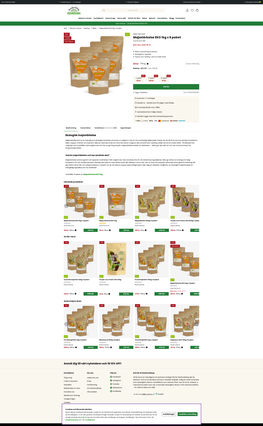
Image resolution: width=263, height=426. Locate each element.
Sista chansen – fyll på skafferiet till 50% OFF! (131, 24)
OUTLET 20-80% (134, 18)
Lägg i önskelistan (141, 92)
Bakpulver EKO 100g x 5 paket (182, 340)
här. (83, 417)
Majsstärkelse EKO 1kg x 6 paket (110, 28)
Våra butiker (92, 392)
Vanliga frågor (69, 399)
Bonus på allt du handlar (192, 2)
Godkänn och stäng (187, 414)
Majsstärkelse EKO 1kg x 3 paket (76, 221)
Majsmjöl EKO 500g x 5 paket (146, 221)
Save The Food (139, 34)
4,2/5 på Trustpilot (133, 2)
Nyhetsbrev (117, 387)
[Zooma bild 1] (97, 66)
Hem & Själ (121, 18)
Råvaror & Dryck (85, 18)
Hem (65, 28)
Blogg (171, 18)
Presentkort (180, 18)
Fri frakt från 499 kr (9, 2)
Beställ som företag (72, 395)
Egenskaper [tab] (126, 128)
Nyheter (152, 18)
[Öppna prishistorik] (147, 64)
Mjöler (94, 28)
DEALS (144, 18)
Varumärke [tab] (85, 128)
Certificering (92, 385)
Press (89, 381)
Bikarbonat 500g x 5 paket (109, 340)
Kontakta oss (69, 392)
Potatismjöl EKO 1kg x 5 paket (75, 340)
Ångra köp (68, 377)
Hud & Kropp (110, 18)
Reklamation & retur (72, 388)
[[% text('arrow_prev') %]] (66, 265)
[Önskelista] (192, 10)
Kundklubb (117, 391)
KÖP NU (90, 230)
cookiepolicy (90, 420)
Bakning (87, 28)
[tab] (105, 128)
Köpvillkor (68, 385)
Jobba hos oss (93, 377)
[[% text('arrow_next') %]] (197, 265)
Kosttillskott (98, 18)
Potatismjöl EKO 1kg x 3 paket (146, 340)
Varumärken (162, 18)
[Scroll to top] (131, 424)
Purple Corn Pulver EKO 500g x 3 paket (185, 221)
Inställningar (169, 414)
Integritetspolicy (71, 420)
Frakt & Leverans (70, 381)
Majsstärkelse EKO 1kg (108, 221)
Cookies (67, 402)
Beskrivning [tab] (71, 128)
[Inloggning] (187, 10)
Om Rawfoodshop (94, 388)
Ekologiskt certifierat (252, 2)
